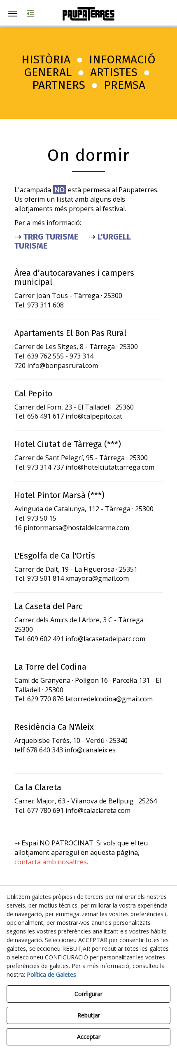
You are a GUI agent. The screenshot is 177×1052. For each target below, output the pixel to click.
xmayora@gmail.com (97, 578)
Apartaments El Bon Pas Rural (70, 333)
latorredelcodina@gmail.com (109, 698)
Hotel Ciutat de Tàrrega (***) (67, 444)
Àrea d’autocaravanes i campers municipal (74, 277)
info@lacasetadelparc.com (105, 638)
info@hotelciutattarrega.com (109, 467)
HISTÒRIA (45, 59)
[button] (88, 13)
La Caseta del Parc (48, 606)
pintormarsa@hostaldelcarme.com (76, 527)
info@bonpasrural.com (62, 365)
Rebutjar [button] (88, 1015)
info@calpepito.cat (93, 416)
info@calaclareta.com (97, 810)
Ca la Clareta (37, 787)
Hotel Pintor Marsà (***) (59, 495)
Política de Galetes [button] (51, 974)
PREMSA (124, 85)
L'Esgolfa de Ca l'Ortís (54, 556)
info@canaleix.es (90, 749)
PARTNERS (58, 85)
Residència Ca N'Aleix (54, 727)
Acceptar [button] (88, 1036)
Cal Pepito (33, 393)
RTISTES (117, 72)
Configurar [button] (88, 994)
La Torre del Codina (50, 667)
